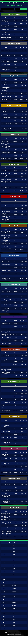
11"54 (22, 323)
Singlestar (4, 2)
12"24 (22, 299)
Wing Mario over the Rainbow (6, 502)
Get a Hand (6, 428)
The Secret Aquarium (6, 499)
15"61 (22, 202)
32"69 (22, 144)
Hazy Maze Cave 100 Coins (6, 191)
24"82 (22, 519)
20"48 (22, 205)
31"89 (22, 528)
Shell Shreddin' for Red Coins (6, 305)
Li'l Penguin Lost (6, 114)
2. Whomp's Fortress (14, 43)
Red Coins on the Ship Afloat (6, 91)
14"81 (22, 170)
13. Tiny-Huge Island (14, 381)
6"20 (22, 235)
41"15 (22, 20)
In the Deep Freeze (6, 296)
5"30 (22, 296)
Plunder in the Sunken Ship (6, 82)
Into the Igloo (6, 308)
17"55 (22, 26)
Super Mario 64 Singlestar (14, 5)
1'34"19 (21, 249)
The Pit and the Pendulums (6, 426)
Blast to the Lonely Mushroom (6, 373)
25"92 (22, 487)
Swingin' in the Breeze (6, 464)
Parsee (15, 176)
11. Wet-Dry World (14, 317)
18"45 (22, 484)
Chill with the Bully (6, 294)
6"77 (22, 367)
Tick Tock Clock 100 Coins (6, 443)
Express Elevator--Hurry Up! (6, 335)
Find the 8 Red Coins (6, 29)
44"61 (22, 240)
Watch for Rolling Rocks (6, 187)
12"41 (22, 329)
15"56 (22, 455)
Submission (23, 8)
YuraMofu (15, 334)
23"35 (22, 388)
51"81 (22, 149)
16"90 (22, 396)
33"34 (22, 270)
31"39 (22, 522)
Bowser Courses (14, 507)
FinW (15, 519)
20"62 (22, 461)
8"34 (22, 291)
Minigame (10, 2)
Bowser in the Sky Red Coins (6, 534)
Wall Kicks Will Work (6, 126)
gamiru (15, 522)
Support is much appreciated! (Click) (14, 634)
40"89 (22, 173)
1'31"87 (21, 190)
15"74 (22, 308)
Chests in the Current (6, 264)
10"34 (22, 466)
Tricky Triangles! (6, 466)
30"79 (22, 358)
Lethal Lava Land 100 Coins (6, 220)
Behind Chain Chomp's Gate (6, 35)
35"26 (22, 123)
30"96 (22, 458)
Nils (15, 531)
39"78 (22, 276)
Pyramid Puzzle (6, 246)
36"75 (22, 82)
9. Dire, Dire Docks (14, 255)
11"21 (22, 34)
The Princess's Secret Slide (6, 493)
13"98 (22, 187)
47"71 (22, 90)
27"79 (22, 469)
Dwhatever (15, 364)
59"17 (22, 311)
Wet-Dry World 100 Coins (6, 343)
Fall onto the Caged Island (6, 61)
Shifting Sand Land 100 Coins (6, 249)
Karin (15, 249)
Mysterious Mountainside (6, 367)
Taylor (15, 238)
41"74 (22, 517)
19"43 (22, 176)
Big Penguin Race (6, 117)
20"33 (22, 179)
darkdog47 (15, 534)
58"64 (22, 219)
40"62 (22, 407)
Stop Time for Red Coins (6, 437)
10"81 (22, 146)
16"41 (22, 114)
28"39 (22, 50)
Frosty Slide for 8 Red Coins (6, 120)
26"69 (22, 85)
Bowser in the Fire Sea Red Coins (6, 526)
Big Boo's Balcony (6, 152)
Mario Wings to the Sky (6, 32)
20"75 (22, 431)
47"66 (22, 141)
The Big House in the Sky (6, 458)
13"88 (22, 208)
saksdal (15, 440)
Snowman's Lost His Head (6, 123)
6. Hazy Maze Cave (14, 164)
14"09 (22, 273)
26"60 (22, 405)
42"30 (22, 243)
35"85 (22, 340)
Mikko (15, 517)
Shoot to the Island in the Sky (6, 26)
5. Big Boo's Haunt (14, 134)
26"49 (22, 58)
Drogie (15, 219)
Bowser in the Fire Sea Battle (6, 528)
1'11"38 (21, 410)
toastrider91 (15, 158)
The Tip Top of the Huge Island (6, 396)
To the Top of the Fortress (6, 53)
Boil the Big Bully (6, 202)
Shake (15, 34)
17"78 (22, 402)
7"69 (22, 423)
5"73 (22, 126)
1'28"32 (21, 37)
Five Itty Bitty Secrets (6, 402)
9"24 (22, 55)
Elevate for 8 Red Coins (6, 173)
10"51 (22, 182)
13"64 (22, 232)
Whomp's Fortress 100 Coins (6, 70)
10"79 (22, 96)
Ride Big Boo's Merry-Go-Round (6, 144)
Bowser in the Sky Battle (6, 536)
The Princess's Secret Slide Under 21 (6, 496)
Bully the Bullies (6, 205)
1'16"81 (21, 158)
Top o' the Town (6, 329)
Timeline (10, 8)
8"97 (22, 425)
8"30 (22, 334)
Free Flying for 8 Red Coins (6, 244)
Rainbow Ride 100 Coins (6, 472)
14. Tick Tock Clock (14, 416)
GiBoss (15, 26)
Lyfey (15, 399)
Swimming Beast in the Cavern (6, 171)
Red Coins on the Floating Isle (6, 59)
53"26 (22, 128)
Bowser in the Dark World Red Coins (6, 517)
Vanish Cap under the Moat (6, 488)
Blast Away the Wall (6, 64)
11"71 (22, 294)
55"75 (22, 343)
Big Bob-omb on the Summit (6, 21)
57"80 (22, 267)
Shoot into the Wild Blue (6, 55)
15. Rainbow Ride (14, 449)
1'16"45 (21, 375)
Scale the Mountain (6, 355)
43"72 (22, 29)
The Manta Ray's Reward (6, 273)
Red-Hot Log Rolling (6, 211)
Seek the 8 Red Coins (6, 149)
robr (15, 332)
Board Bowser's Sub (6, 261)
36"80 (22, 120)
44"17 (22, 70)
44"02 (22, 399)
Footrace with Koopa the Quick (6, 24)
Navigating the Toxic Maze (6, 179)
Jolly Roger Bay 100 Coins (6, 99)
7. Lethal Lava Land (14, 196)
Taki (14, 625)
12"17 (22, 238)
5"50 (22, 428)
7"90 (22, 211)
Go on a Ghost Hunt (6, 141)
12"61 (22, 369)
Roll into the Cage (6, 423)
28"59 (22, 264)
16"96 (22, 214)
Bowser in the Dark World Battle (6, 520)
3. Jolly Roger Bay (14, 76)
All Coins (16, 2)
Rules (17, 8)
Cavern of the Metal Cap (6, 490)
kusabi (15, 144)
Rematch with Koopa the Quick (6, 399)
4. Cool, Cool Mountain (14, 105)
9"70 (22, 61)
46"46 (22, 117)
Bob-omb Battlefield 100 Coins (6, 38)
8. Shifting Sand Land (14, 226)
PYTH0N (15, 149)
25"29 (22, 32)
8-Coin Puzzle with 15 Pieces (6, 209)
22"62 (22, 361)
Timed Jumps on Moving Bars (6, 434)
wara (15, 423)
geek (14, 611)
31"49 (22, 332)
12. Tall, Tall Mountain (14, 349)
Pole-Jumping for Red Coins (6, 267)
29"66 (22, 305)
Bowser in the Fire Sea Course (6, 523)
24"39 (22, 246)
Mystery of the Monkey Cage (6, 359)
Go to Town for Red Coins (6, 337)
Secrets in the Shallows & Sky (6, 332)
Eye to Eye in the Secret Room (6, 155)
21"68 (22, 88)
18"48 (22, 217)
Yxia (15, 390)
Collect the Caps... (6, 276)
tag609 (15, 514)
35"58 (22, 531)
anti (15, 311)
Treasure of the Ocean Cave (6, 88)
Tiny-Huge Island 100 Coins (6, 411)
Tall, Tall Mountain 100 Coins (6, 376)
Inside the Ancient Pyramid (6, 238)
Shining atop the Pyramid (6, 235)
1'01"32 (21, 534)
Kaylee (15, 37)
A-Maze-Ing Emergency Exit (6, 182)
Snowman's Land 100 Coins (6, 311)
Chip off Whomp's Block (6, 50)
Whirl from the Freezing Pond (6, 300)
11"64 (22, 437)
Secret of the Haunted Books (6, 147)
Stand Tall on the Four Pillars (6, 241)
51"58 (22, 525)
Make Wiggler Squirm (6, 407)
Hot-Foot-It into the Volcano (6, 214)
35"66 (22, 501)
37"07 (22, 536)
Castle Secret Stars (14, 478)
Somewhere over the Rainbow (6, 470)
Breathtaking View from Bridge (6, 370)
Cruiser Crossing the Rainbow (6, 455)
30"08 (22, 261)
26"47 (22, 155)
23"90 (22, 111)
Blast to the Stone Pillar (6, 93)
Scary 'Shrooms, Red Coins (6, 361)
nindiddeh (15, 141)
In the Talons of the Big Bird (6, 232)
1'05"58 (21, 472)
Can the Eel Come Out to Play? (6, 85)
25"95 (22, 152)
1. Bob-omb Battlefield (14, 14)
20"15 (22, 496)
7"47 (22, 64)
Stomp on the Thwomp (6, 431)
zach (15, 152)
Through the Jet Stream (6, 96)
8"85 (22, 93)
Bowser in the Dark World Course (6, 514)
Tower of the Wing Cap (6, 484)
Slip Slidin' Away (6, 111)
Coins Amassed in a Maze (6, 461)
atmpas (15, 20)
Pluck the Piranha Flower (6, 388)
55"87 (22, 337)
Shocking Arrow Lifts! (6, 323)
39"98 (22, 499)
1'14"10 (21, 23)
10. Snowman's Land (14, 284)
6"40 (22, 372)
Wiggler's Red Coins (6, 405)
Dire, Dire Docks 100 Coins (6, 279)
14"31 (22, 355)
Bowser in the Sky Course (6, 531)
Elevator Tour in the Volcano (6, 217)
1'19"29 (21, 99)
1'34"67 (21, 278)
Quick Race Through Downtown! (6, 340)
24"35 (22, 493)
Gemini (15, 50)
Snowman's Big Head (6, 291)
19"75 (22, 490)
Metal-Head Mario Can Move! (6, 176)
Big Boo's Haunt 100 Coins (6, 158)
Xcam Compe (23, 2)
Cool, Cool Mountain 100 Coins (6, 129)
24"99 (22, 514)
